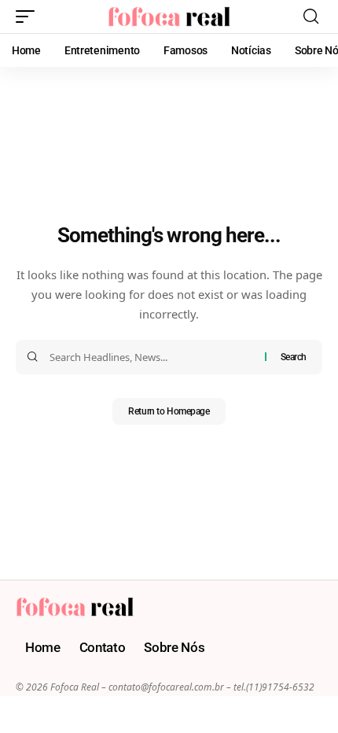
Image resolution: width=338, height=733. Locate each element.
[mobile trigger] (29, 16)
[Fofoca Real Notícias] (169, 16)
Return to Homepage (168, 411)
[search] (310, 16)
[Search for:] (151, 357)
